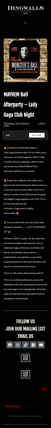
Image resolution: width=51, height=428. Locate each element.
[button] (25, 23)
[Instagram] (17, 344)
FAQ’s (44, 389)
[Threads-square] (33, 344)
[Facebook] (9, 344)
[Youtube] (41, 344)
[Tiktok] (25, 344)
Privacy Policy (12, 406)
